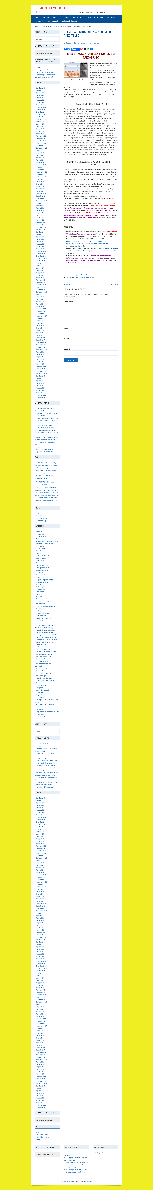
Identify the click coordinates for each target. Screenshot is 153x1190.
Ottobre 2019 (40, 261)
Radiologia (37, 495)
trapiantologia (41, 716)
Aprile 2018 (40, 304)
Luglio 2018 (40, 297)
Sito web (67, 349)
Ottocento (39, 692)
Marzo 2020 (40, 249)
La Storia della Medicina (44, 647)
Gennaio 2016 (40, 369)
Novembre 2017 (41, 316)
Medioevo (37, 492)
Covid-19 (44, 470)
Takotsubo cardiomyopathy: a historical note (81, 234)
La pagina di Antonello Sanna (46, 637)
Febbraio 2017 (41, 338)
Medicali (36, 490)
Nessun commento (93, 43)
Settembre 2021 (41, 206)
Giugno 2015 (40, 386)
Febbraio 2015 (41, 395)
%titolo (68, 284)
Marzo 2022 (40, 191)
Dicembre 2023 (41, 141)
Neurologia (44, 493)
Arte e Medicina (41, 548)
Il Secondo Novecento (43, 618)
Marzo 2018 (40, 306)
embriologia (37, 473)
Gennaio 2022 (40, 196)
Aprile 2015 (40, 390)
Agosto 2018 (40, 294)
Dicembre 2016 (41, 342)
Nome (66, 329)
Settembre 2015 (41, 378)
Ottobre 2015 (40, 376)
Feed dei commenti (42, 518)
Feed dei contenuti (42, 516)
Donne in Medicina (51, 470)
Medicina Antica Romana (53, 490)
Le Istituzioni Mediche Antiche (46, 652)
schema (80, 79)
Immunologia (40, 623)
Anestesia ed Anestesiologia (49, 463)
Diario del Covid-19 (42, 582)
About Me (39, 532)
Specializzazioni (98, 17)
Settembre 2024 (41, 119)
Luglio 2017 (40, 326)
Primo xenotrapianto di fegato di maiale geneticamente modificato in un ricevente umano (47, 420)
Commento (68, 302)
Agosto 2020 (40, 237)
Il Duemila (44, 478)
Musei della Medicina (43, 671)
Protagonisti (66, 17)
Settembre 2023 (41, 148)
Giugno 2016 (40, 357)
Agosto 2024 (40, 122)
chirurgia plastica (42, 565)
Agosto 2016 (40, 352)
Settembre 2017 (41, 321)
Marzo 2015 (40, 393)
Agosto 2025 (40, 93)
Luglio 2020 (40, 239)
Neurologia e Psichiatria (44, 678)
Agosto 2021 (40, 208)
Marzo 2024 (40, 134)
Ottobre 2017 (40, 318)
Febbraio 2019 (41, 280)
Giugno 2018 (40, 299)
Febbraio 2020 (41, 251)
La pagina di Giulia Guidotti (45, 72)
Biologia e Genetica (42, 556)
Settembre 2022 (41, 177)
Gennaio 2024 (40, 138)
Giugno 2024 (40, 126)
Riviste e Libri (40, 21)
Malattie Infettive (51, 488)
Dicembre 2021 (41, 198)
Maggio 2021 (40, 215)
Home (38, 17)
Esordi (38, 594)
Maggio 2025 (40, 100)
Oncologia (55, 492)
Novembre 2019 (41, 258)
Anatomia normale (42, 539)
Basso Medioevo (41, 551)
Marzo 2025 (40, 105)
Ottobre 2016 (40, 347)
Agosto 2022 (40, 179)
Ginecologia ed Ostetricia (44, 599)
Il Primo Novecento (42, 613)
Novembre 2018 (41, 287)
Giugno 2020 (40, 242)
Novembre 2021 (41, 201)
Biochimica (39, 553)
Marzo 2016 (40, 364)
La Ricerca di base (42, 644)
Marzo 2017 (40, 335)
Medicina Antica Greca (43, 490)
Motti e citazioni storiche (69, 21)
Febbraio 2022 (41, 194)
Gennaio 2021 (40, 225)
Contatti (55, 21)
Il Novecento (70, 277)
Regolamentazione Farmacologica (47, 712)
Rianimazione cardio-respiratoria (46, 495)
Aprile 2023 (40, 160)
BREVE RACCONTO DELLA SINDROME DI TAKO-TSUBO (84, 241)
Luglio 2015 (40, 383)
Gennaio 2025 (40, 110)
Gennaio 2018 (40, 311)
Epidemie (48, 473)
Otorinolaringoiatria (42, 690)
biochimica (47, 465)
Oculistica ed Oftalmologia (45, 680)
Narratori (87, 17)
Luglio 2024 (40, 124)
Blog (48, 21)
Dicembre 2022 (41, 170)
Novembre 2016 (41, 345)
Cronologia (45, 17)
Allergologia (40, 534)
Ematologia (40, 584)
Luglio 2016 (40, 354)
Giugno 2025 (40, 98)
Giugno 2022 (40, 184)
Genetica (51, 475)
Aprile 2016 (40, 362)
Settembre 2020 (41, 234)
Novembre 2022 (41, 172)
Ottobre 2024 (40, 117)
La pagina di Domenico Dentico (46, 640)
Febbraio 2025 (41, 107)
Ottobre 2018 (40, 290)
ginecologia (38, 478)
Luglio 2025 (40, 95)
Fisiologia (45, 475)
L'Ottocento (40, 487)
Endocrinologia (41, 589)
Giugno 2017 (40, 328)
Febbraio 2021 (41, 222)
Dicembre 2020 (41, 227)
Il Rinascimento (50, 482)
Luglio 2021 (40, 210)
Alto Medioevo (41, 536)
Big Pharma (77, 17)
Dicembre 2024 (41, 112)
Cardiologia (38, 468)
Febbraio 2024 (41, 136)
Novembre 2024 (41, 114)
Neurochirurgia (41, 676)
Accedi (38, 513)
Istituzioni (55, 17)
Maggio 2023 (40, 158)
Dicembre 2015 (41, 371)
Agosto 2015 (40, 381)
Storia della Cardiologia (83, 277)
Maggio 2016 (40, 359)
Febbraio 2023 (41, 165)
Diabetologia (40, 577)
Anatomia (38, 463)
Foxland (89, 1182)
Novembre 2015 (41, 374)
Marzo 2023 (40, 162)
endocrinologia (42, 473)
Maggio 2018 (40, 302)
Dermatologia (41, 575)
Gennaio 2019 (40, 282)
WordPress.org (41, 521)
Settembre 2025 (41, 90)
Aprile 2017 (40, 333)
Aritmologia (39, 465)
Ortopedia (39, 688)
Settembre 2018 (41, 292)
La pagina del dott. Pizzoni (82, 275)
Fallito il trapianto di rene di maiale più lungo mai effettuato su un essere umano (46, 432)
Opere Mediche (112, 17)
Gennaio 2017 (40, 340)
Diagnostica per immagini (44, 580)
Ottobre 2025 (40, 88)
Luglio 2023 (40, 153)
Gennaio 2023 (40, 167)
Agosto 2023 (40, 150)
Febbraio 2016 (41, 366)
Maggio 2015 (40, 388)
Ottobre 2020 (40, 232)
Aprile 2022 (40, 189)
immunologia (51, 485)
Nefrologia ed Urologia (43, 673)
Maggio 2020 (40, 244)
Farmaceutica (54, 473)
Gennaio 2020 (40, 254)
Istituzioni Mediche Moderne (45, 630)
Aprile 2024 (40, 131)
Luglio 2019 (40, 268)
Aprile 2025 (40, 102)
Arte (43, 465)
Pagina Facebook (41, 695)
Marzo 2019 (40, 278)
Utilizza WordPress (67, 1182)
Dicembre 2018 (41, 285)
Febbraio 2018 (41, 309)
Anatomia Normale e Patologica (47, 541)
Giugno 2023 (40, 155)
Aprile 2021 (40, 218)
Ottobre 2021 (40, 203)
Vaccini (52, 500)
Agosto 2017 (40, 323)
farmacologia (39, 475)
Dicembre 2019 (41, 256)
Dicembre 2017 (41, 314)
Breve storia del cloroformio (45, 428)
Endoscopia (40, 592)
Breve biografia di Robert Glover (47, 425)
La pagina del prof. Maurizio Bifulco (48, 635)
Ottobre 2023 (40, 146)
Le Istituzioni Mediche (43, 649)
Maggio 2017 (40, 330)
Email (66, 339)
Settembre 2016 (41, 350)
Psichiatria (39, 709)
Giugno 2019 (40, 270)
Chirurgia (46, 468)
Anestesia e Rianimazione (44, 544)
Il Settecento (43, 485)
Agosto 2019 (40, 266)
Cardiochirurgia (53, 465)
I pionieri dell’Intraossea (44, 452)
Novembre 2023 (41, 143)
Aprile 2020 (40, 246)
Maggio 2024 (40, 129)
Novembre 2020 (41, 230)
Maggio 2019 (40, 273)
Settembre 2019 (41, 263)
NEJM (40, 492)
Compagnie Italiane (42, 570)
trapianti (44, 500)
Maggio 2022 (40, 186)
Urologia (48, 500)
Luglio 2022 (40, 182)
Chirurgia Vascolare (42, 568)
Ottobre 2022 (40, 174)
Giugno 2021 (40, 213)
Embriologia (40, 587)
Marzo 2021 (40, 220)
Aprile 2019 (40, 275)
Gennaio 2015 (40, 398)
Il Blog (38, 67)
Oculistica (50, 492)
